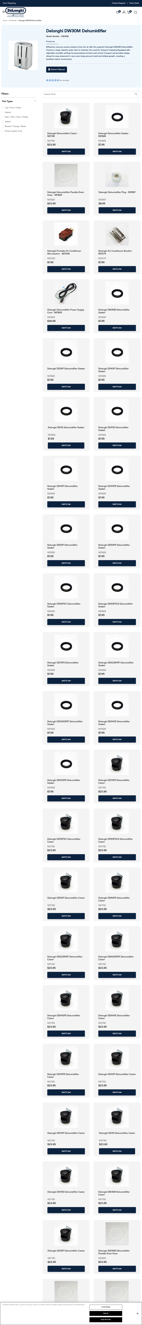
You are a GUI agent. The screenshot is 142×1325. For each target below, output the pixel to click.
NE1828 (102, 317)
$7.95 (50, 262)
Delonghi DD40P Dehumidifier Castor (66, 1133)
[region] (71, 1313)
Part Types (7, 101)
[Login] (124, 12)
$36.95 (51, 321)
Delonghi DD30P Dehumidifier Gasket (66, 369)
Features (50, 42)
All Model (13, 20)
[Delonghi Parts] (16, 12)
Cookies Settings (105, 1307)
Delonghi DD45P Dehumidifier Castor (117, 1074)
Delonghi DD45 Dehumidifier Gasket (66, 428)
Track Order (134, 3)
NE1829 (102, 1258)
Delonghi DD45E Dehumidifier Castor (66, 1192)
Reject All (105, 1313)
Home (5, 20)
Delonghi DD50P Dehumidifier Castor (66, 898)
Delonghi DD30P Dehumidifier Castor (66, 1251)
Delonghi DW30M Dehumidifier (76, 31)
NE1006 (51, 258)
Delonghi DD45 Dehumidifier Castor (117, 1133)
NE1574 (102, 258)
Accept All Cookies (106, 1319)
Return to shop (86, 180)
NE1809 (51, 317)
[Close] (138, 1313)
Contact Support (118, 3)
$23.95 (102, 792)
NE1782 (102, 788)
